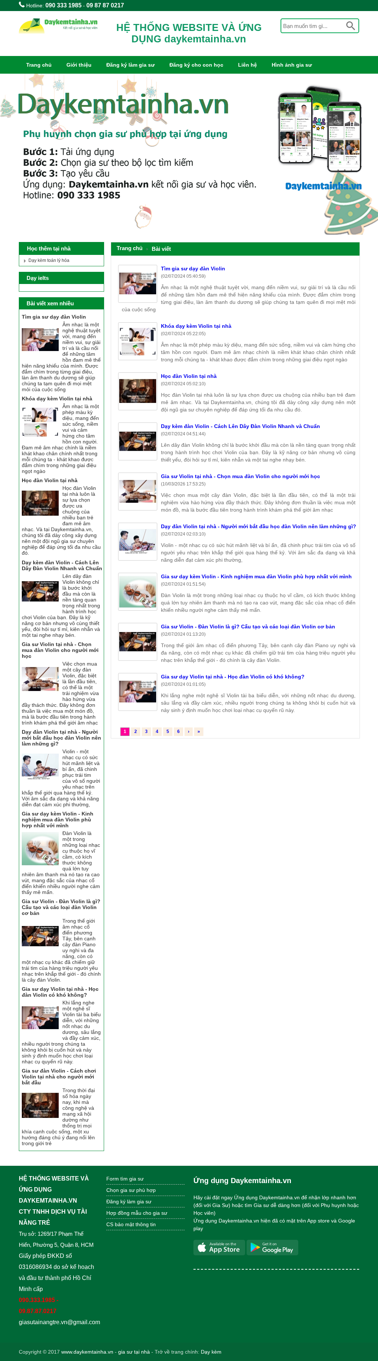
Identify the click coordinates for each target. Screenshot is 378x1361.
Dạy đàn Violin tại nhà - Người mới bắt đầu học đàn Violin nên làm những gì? (258, 526)
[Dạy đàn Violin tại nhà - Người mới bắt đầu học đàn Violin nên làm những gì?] (40, 783)
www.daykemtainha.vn (87, 1352)
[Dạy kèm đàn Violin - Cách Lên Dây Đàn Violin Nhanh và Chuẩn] (40, 608)
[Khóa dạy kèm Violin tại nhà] (40, 438)
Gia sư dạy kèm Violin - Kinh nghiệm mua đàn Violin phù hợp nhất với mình (256, 576)
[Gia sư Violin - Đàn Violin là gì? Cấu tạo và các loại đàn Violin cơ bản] (40, 953)
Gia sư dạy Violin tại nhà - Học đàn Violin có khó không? (233, 677)
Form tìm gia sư (125, 1179)
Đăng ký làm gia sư (130, 65)
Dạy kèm (211, 1352)
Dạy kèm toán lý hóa (48, 260)
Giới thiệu (79, 65)
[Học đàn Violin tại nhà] (40, 520)
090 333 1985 (63, 5)
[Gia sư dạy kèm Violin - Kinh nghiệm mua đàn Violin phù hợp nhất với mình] (40, 865)
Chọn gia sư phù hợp (131, 1190)
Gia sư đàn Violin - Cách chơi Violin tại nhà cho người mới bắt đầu (59, 1076)
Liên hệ (247, 65)
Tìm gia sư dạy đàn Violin (193, 268)
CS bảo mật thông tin (131, 1224)
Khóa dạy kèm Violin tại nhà (196, 326)
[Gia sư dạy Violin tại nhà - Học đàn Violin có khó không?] (40, 1035)
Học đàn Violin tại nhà (189, 376)
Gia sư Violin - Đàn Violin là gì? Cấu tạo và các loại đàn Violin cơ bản (248, 626)
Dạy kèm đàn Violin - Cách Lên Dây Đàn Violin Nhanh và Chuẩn (240, 426)
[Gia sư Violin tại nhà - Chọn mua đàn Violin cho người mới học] (40, 696)
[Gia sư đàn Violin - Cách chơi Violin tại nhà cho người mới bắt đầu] (40, 1122)
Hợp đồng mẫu (123, 1213)
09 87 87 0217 (105, 5)
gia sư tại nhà (134, 1352)
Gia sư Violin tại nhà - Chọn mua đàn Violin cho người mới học (240, 476)
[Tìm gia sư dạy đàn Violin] (40, 356)
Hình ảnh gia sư (292, 65)
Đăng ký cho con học (196, 65)
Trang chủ (39, 65)
